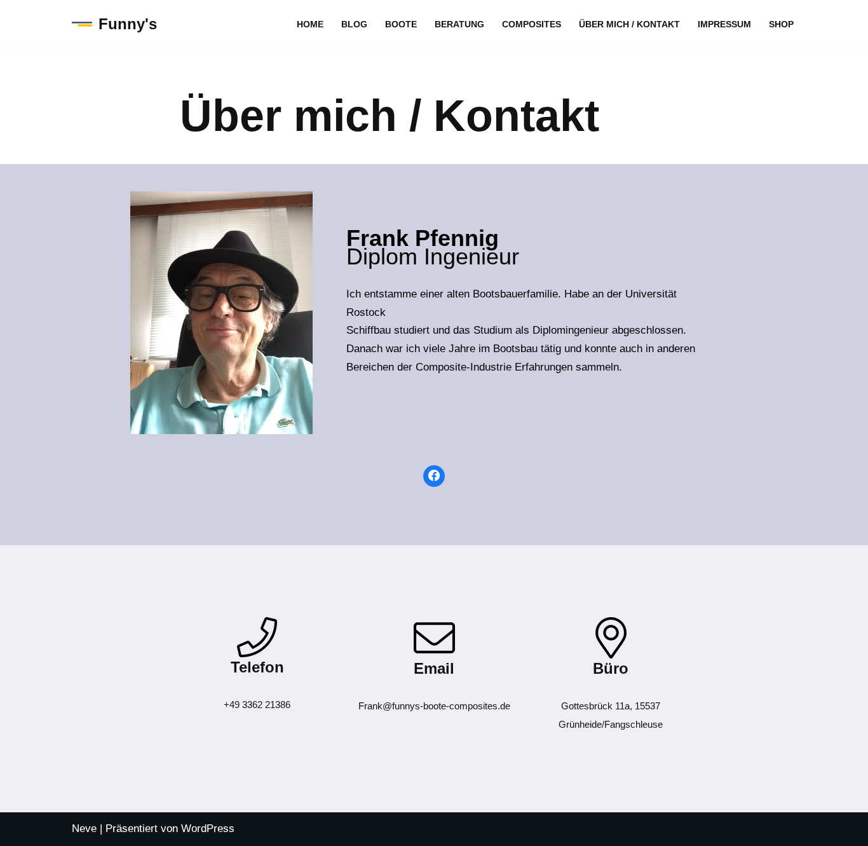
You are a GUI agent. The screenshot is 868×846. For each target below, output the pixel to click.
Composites (531, 24)
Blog (354, 24)
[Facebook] (434, 476)
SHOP (781, 24)
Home (310, 24)
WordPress (207, 828)
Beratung (459, 24)
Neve (84, 828)
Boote (401, 24)
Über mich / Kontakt (629, 24)
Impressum (724, 24)
